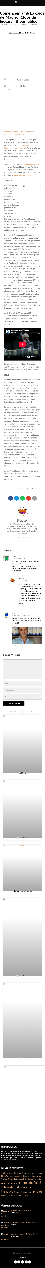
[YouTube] (26, 1262)
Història (10, 1183)
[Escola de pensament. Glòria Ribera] (5, 1237)
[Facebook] (15, 1262)
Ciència (11, 1176)
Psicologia (4, 1195)
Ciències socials (29, 1176)
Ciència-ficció (18, 1176)
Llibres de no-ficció (13, 1187)
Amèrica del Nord (27, 1173)
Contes (4, 1179)
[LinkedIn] (22, 1262)
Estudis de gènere (20, 1179)
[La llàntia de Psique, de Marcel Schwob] (5, 1226)
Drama (10, 1179)
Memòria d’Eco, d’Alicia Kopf (21, 1211)
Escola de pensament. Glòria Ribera (24, 1234)
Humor (16, 1183)
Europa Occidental (34, 1179)
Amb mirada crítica (9, 1173)
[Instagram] (19, 1262)
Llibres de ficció (25, 489)
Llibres (24, 24)
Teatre (20, 1195)
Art (36, 1173)
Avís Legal (22, 1257)
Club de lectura (15, 489)
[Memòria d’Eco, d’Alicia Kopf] (5, 1214)
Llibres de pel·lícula (31, 1188)
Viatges (25, 1195)
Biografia (4, 1176)
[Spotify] (29, 1262)
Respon (14, 574)
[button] (10, 498)
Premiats (37, 1192)
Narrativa (35, 489)
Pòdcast (10, 1195)
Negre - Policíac (20, 1192)
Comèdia (38, 1176)
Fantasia (4, 1183)
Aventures (40, 1173)
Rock (15, 1195)
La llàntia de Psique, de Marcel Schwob (25, 1222)
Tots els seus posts (22, 538)
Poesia (30, 1192)
